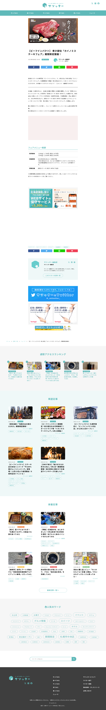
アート (11, 579)
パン (38, 627)
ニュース (92, 13)
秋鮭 (52, 545)
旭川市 (50, 478)
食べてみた (30, 13)
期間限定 (66, 247)
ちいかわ (84, 581)
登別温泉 (20, 431)
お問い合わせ (87, 691)
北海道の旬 (56, 543)
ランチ (14, 631)
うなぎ (11, 539)
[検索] (74, 659)
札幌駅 (67, 642)
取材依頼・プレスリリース (91, 687)
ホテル (58, 476)
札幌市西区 (57, 642)
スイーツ (92, 581)
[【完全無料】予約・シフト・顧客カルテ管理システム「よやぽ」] (65, 198)
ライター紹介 (87, 680)
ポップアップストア (88, 627)
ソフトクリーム (15, 626)
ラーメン (23, 631)
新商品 (23, 483)
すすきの (47, 615)
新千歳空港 (91, 631)
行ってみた (14, 13)
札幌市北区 (28, 539)
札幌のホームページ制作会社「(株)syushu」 (54, 705)
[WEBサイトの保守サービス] (40, 198)
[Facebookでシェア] (34, 67)
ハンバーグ (20, 481)
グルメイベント (46, 543)
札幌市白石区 (46, 642)
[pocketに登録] (72, 67)
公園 (18, 579)
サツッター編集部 (64, 59)
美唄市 (23, 579)
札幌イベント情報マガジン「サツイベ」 (39, 700)
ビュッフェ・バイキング (51, 626)
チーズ (51, 476)
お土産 (76, 581)
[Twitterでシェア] (46, 67)
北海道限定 (44, 631)
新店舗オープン (78, 436)
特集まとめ (45, 545)
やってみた (46, 13)
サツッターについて (89, 677)
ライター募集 (87, 684)
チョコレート (28, 627)
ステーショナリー (80, 621)
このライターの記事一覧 (53, 275)
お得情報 (44, 436)
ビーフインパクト (42, 247)
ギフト (26, 621)
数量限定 (58, 247)
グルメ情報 (20, 478)
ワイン (44, 478)
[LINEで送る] (59, 67)
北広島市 (33, 631)
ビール (64, 626)
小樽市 (76, 583)
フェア (51, 247)
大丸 (54, 631)
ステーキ (32, 247)
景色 (38, 637)
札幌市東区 (88, 436)
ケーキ (53, 621)
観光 (83, 583)
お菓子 (36, 615)
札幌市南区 (94, 637)
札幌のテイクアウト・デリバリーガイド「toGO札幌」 (63, 700)
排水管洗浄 (45, 579)
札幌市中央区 (67, 636)
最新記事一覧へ (53, 590)
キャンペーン (16, 621)
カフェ (91, 615)
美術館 (11, 581)
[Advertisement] (53, 128)
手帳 (71, 631)
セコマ (91, 621)
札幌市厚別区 (24, 642)
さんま (44, 541)
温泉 (76, 642)
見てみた (61, 13)
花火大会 (27, 431)
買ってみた (77, 13)
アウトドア (58, 615)
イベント (44, 476)
